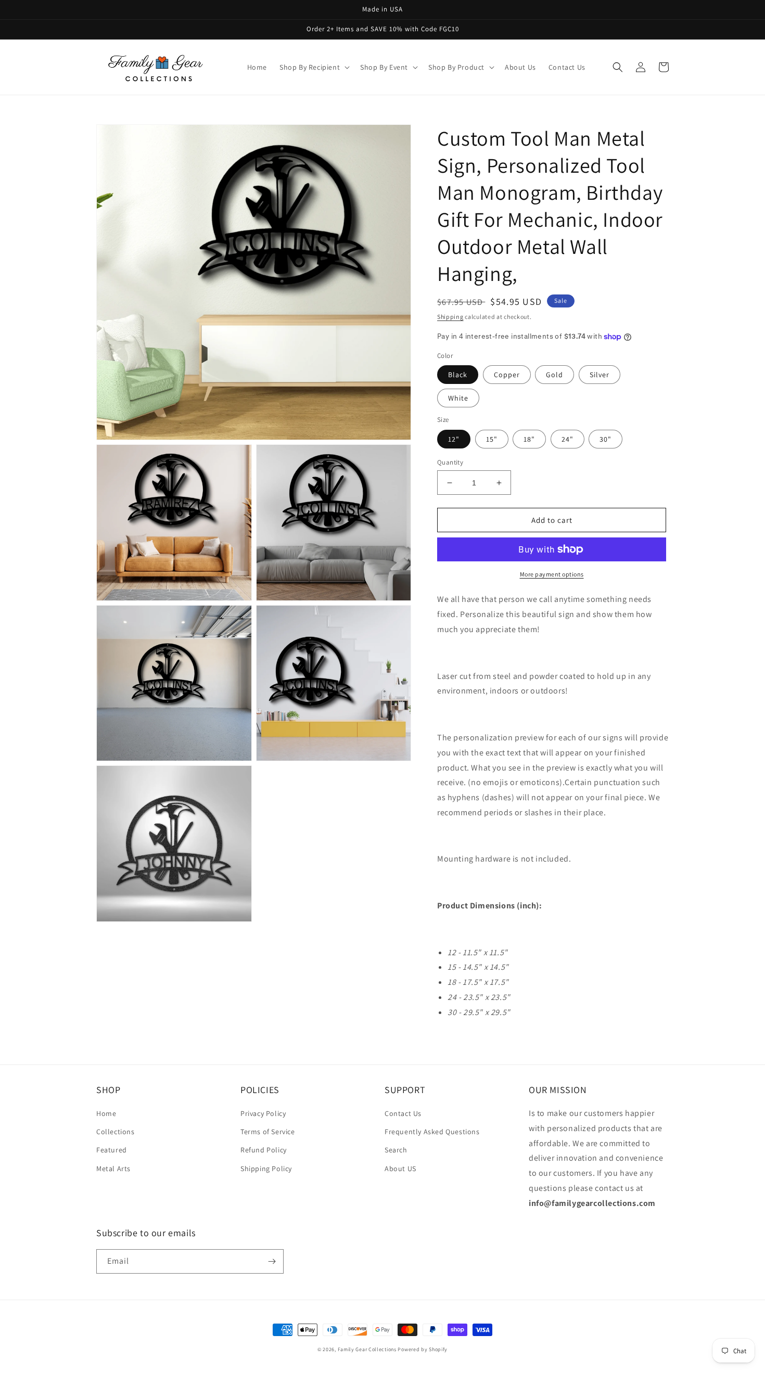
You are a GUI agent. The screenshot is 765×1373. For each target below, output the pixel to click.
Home (106, 1113)
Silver (599, 374)
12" (454, 439)
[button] (313, 67)
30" (605, 439)
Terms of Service (267, 1131)
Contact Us (403, 1113)
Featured (111, 1149)
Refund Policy (263, 1149)
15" (492, 439)
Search (396, 1149)
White (458, 398)
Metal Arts (113, 1168)
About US (400, 1168)
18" (529, 439)
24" (567, 439)
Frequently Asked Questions (432, 1131)
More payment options (552, 574)
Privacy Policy (263, 1113)
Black (457, 374)
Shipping (450, 316)
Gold (554, 374)
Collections (115, 1131)
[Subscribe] (271, 1261)
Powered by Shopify (423, 1349)
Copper (507, 374)
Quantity (450, 462)
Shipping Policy (266, 1168)
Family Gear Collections (367, 1349)
